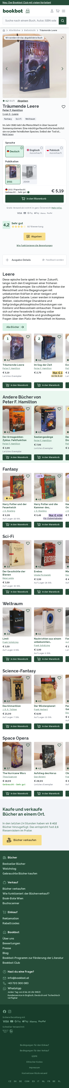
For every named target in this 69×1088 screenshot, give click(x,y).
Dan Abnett (40, 777)
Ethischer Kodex (34, 1062)
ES (33, 1081)
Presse (7, 948)
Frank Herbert (41, 709)
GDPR (34, 1056)
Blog (6, 953)
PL (59, 1081)
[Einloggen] (52, 11)
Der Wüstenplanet (45, 706)
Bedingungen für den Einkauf (34, 1045)
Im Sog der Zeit (43, 365)
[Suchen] (62, 21)
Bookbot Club (11, 962)
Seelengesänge (43, 437)
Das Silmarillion (12, 706)
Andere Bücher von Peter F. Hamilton (22, 399)
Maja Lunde (8, 578)
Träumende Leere (13, 365)
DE (20, 1081)
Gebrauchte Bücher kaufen (20, 873)
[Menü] (63, 11)
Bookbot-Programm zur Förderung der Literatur (33, 957)
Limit (6, 638)
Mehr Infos (57, 208)
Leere (9, 274)
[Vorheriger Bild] (7, 69)
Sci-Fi (8, 536)
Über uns (8, 938)
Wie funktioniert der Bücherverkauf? (26, 893)
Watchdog (9, 868)
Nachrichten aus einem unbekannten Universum (47, 641)
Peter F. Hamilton (13, 110)
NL (43, 1081)
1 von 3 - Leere (11, 114)
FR (48, 1081)
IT (38, 1081)
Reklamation (11, 918)
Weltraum (13, 603)
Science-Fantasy (19, 670)
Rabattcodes (11, 923)
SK (15, 1081)
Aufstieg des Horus (45, 773)
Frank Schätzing (11, 642)
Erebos (38, 571)
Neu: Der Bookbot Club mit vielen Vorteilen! (27, 2)
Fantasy (10, 469)
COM (27, 1081)
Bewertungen (11, 943)
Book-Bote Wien (13, 898)
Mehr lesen (8, 134)
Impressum (34, 1067)
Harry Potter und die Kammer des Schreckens (46, 507)
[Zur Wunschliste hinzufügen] (63, 107)
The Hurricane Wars (14, 773)
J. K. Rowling (9, 511)
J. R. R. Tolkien (10, 709)
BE (54, 1081)
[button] (34, 66)
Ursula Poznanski (42, 575)
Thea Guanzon (10, 777)
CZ (9, 1081)
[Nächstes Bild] (62, 69)
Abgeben (22, 101)
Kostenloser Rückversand (34, 1073)
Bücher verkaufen (14, 888)
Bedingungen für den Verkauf (34, 1051)
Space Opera (16, 738)
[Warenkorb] (58, 11)
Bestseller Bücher (14, 863)
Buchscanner (11, 903)
